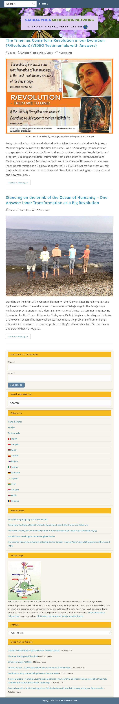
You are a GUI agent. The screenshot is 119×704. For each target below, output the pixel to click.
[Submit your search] (33, 3)
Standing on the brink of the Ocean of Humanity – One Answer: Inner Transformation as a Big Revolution (56, 200)
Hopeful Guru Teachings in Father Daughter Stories (31, 536)
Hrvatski (15, 489)
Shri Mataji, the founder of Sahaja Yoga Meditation (60, 616)
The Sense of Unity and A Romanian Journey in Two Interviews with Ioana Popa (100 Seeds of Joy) (52, 530)
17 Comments (42, 210)
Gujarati (14, 478)
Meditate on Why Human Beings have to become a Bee (33, 673)
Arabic (14, 450)
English (14, 438)
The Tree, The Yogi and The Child (23, 656)
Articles (25, 52)
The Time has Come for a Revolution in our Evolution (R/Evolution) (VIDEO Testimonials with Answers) (55, 43)
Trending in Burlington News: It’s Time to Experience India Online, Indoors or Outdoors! (48, 525)
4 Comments (65, 52)
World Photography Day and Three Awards (27, 519)
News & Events (15, 421)
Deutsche (15, 472)
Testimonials (38, 52)
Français (15, 444)
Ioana (12, 52)
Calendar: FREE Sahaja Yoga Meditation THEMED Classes (34, 650)
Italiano (14, 467)
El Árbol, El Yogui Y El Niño (20, 661)
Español (14, 455)
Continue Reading (20, 183)
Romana (15, 500)
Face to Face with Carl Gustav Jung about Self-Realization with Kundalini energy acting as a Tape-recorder (56, 688)
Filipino (14, 461)
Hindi (13, 483)
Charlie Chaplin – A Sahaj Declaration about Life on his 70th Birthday (39, 667)
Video (50, 52)
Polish (14, 495)
